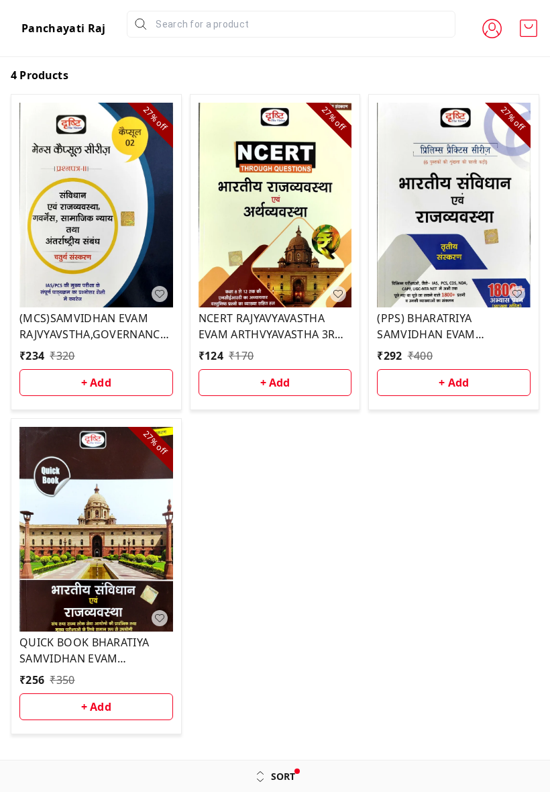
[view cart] (528, 28)
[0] (528, 28)
